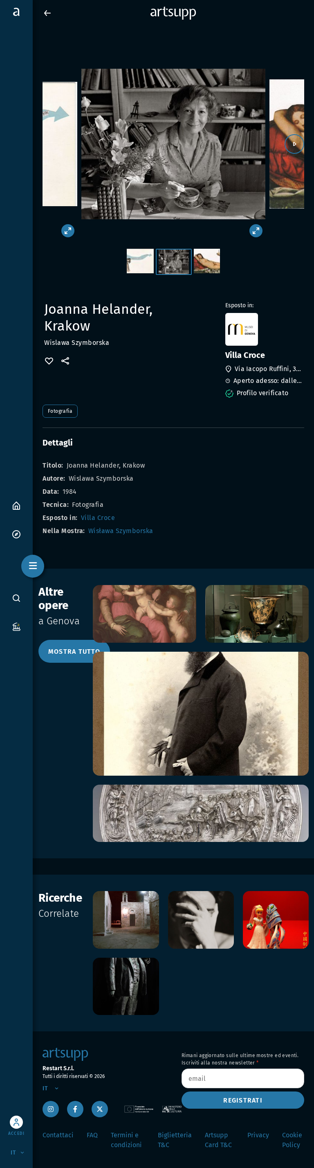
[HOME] (16, 505)
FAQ (92, 1135)
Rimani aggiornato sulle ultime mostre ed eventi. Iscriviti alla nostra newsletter (240, 1059)
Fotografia (60, 411)
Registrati (242, 1100)
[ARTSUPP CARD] (16, 626)
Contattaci (58, 1135)
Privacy (258, 1135)
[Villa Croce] (264, 329)
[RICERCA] (16, 598)
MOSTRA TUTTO (74, 651)
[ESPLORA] (16, 534)
